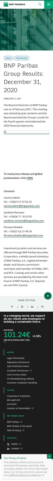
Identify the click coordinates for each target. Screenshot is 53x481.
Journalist (11, 404)
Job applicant (13, 400)
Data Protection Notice (18, 366)
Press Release (21, 58)
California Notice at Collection (25, 475)
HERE (30, 178)
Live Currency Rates (16, 374)
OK (49, 456)
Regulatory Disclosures (18, 362)
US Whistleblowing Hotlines (20, 378)
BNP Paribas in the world (19, 426)
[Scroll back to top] (48, 296)
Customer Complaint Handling (22, 382)
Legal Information (15, 358)
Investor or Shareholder (19, 408)
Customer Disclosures (18, 370)
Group (8, 58)
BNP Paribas (13, 421)
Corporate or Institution (18, 396)
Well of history (14, 430)
